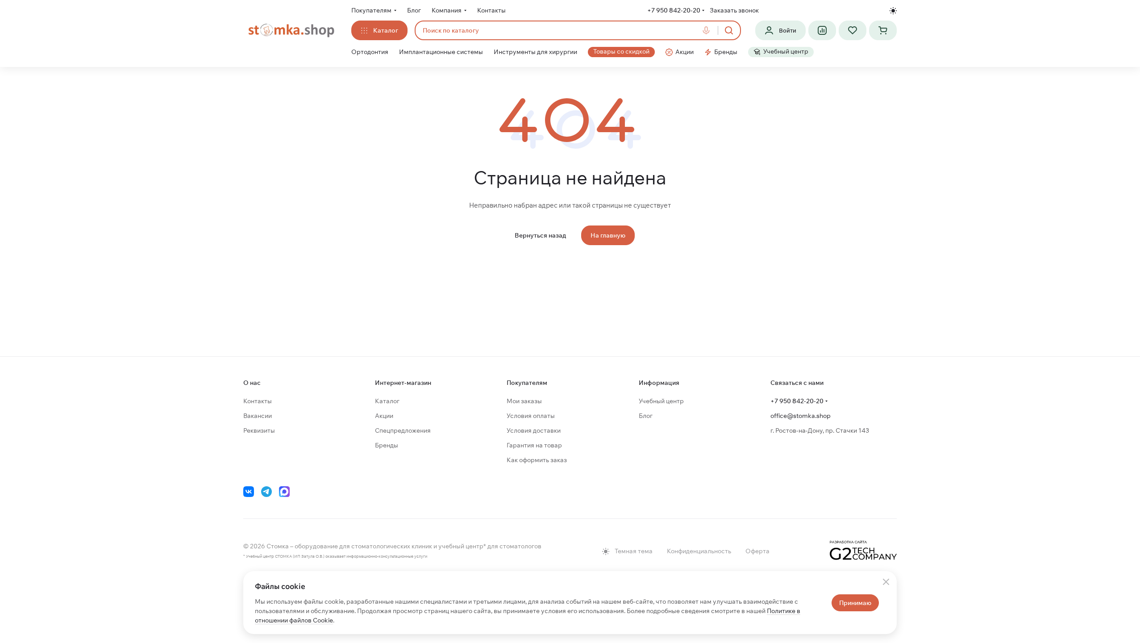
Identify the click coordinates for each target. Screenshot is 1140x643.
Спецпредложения (403, 430)
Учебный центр (661, 401)
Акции (384, 416)
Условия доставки (534, 430)
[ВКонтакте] (248, 491)
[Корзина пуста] (883, 30)
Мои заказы (524, 401)
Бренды (386, 445)
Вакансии (257, 416)
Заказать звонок (734, 10)
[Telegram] (266, 491)
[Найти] (729, 30)
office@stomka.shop (800, 416)
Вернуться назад (540, 235)
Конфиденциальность (699, 551)
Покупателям (527, 383)
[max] (284, 491)
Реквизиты (259, 430)
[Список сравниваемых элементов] (822, 30)
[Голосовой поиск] (708, 30)
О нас (252, 383)
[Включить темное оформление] (893, 10)
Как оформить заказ (537, 460)
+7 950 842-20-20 (673, 10)
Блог (646, 416)
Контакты (257, 401)
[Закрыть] (886, 582)
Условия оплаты (531, 416)
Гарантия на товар (534, 445)
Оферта (757, 551)
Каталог (387, 401)
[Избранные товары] (852, 30)
